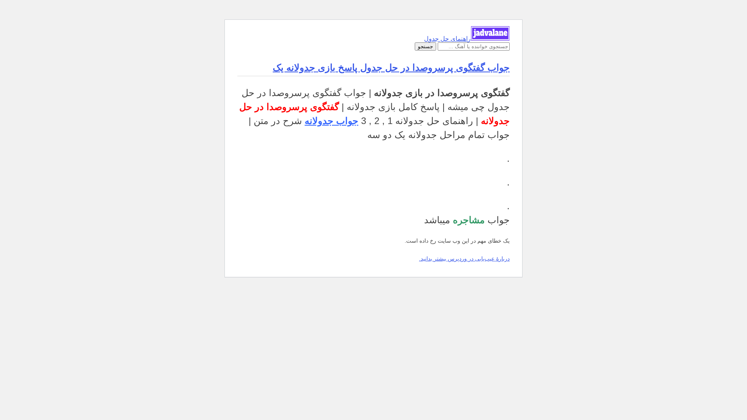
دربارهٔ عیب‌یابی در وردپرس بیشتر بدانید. (464, 259)
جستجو (425, 46)
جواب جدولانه (331, 121)
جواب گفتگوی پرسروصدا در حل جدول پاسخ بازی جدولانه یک (391, 67)
